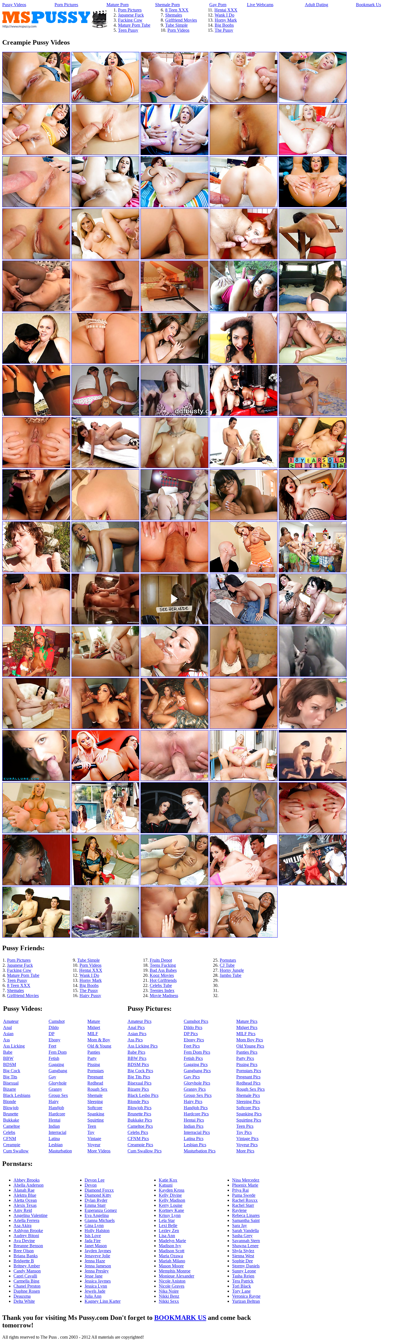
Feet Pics (192, 1046)
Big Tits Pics (139, 1076)
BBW (8, 1058)
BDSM (9, 1064)
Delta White (24, 1301)
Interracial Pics (197, 1132)
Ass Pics (135, 1039)
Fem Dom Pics (197, 1052)
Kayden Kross (171, 1190)
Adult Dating (316, 4)
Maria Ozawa (171, 1255)
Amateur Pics (139, 1021)
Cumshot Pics (196, 1021)
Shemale (95, 1095)
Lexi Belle (168, 1225)
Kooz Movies (162, 975)
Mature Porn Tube (134, 25)
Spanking (95, 1113)
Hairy (54, 1101)
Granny (55, 1089)
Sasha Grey (242, 1235)
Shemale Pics (248, 1095)
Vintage (94, 1138)
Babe (7, 1052)
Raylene (239, 1210)
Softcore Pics (248, 1107)
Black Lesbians (16, 1095)
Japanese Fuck (131, 15)
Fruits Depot (161, 960)
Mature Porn (117, 4)
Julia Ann (93, 1296)
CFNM (9, 1138)
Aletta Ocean (25, 1200)
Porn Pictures (66, 4)
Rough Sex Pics (250, 1089)
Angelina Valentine (30, 1215)
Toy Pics (244, 1132)
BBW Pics (137, 1058)
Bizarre (9, 1089)
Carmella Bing (26, 1281)
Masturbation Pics (199, 1150)
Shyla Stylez (243, 1250)
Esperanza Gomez (101, 1210)
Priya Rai (240, 1190)
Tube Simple (176, 25)
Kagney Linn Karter (103, 1301)
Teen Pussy (128, 30)
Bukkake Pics (140, 1120)
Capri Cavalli (25, 1276)
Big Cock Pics (140, 1070)
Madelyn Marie (172, 1240)
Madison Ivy (170, 1245)
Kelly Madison (172, 1200)
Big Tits (10, 1076)
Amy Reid (22, 1210)
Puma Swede (243, 1195)
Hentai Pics (194, 1120)
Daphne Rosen (26, 1291)
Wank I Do (224, 15)
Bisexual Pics (139, 1083)
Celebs (9, 1132)
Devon (91, 1185)
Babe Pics (136, 1052)
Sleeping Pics (248, 1101)
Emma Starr (95, 1205)
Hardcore (57, 1113)
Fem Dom (58, 1052)
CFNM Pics (138, 1138)
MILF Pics (245, 1033)
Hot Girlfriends (163, 980)
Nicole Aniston (172, 1281)
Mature (93, 1021)
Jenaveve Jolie (97, 1255)
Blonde (9, 1101)
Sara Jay (239, 1225)
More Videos (98, 1150)
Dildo (54, 1027)
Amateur (11, 1021)
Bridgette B (23, 1260)
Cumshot (57, 1021)
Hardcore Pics (196, 1113)
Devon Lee (95, 1180)
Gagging (56, 1064)
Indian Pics (193, 1126)
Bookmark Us (368, 4)
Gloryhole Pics (197, 1083)
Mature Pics (246, 1021)
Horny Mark (226, 20)
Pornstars (228, 960)
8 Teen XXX (177, 10)
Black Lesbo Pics (143, 1095)
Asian (8, 1033)
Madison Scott (171, 1250)
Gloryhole (58, 1083)
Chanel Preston (26, 1286)
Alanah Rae (24, 1190)
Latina (54, 1138)
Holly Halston (97, 1230)
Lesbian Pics (195, 1144)
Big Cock (11, 1070)
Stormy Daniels (246, 1265)
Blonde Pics (138, 1101)
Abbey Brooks (26, 1180)
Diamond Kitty (98, 1195)
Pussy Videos (14, 4)
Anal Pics (136, 1027)
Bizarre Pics (138, 1089)
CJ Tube (227, 965)
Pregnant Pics (248, 1076)
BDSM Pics (138, 1064)
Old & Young (99, 1046)
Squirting (95, 1120)
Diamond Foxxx (99, 1190)
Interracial (57, 1132)
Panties (93, 1052)
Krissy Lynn (170, 1215)
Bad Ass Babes (163, 970)
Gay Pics (192, 1076)
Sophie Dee (242, 1260)
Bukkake (11, 1120)
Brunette (10, 1113)
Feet (52, 1046)
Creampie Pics (140, 1144)
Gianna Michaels (100, 1220)
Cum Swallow (16, 1150)
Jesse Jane (94, 1276)
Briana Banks (25, 1255)
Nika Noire (169, 1291)
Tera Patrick (242, 1281)
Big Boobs (224, 25)
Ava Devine (24, 1240)
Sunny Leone (244, 1271)
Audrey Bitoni (26, 1235)
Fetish (54, 1058)
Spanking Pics (249, 1113)
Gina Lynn (94, 1225)
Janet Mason (96, 1245)
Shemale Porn (167, 4)
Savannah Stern (246, 1240)
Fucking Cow (130, 20)
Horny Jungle (232, 970)
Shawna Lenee (245, 1245)
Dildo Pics (193, 1027)
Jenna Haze (95, 1260)
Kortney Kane (171, 1210)
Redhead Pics (248, 1083)
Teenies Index (162, 990)
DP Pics (191, 1033)
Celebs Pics (138, 1132)
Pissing (93, 1064)
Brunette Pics (139, 1113)
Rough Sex (97, 1089)
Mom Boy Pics (249, 1039)
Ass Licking (14, 1046)
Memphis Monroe (174, 1271)
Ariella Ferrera (26, 1220)
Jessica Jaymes (98, 1281)
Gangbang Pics (197, 1070)
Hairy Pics (193, 1101)
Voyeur (93, 1144)
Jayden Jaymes (98, 1250)
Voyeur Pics (247, 1144)
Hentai (54, 1120)
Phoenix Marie (245, 1185)
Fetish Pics (193, 1058)
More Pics (245, 1150)
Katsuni (166, 1185)
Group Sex (58, 1095)
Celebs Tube (161, 985)
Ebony (54, 1039)
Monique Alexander (176, 1276)
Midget (93, 1027)
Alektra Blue (24, 1195)
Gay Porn (217, 4)
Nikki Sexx (169, 1301)
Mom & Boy (98, 1039)
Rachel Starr (243, 1205)
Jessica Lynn (96, 1286)
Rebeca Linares (246, 1215)
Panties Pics (246, 1052)
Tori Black (241, 1286)
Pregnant (95, 1076)
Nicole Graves (171, 1286)
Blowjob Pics (139, 1107)
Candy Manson (27, 1271)
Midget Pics (246, 1027)
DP (52, 1033)
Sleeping (95, 1101)
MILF (92, 1033)
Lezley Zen (169, 1230)
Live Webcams (260, 4)
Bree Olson (23, 1250)
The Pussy (224, 30)
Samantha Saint (246, 1220)
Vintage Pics (247, 1138)
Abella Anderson (28, 1185)
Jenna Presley (97, 1271)
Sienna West (243, 1255)
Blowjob (11, 1107)
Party (92, 1058)
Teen (91, 1126)
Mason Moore (171, 1265)
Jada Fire (93, 1240)
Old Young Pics (250, 1046)
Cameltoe (11, 1126)
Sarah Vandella (245, 1230)
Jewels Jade (95, 1291)
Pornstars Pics (248, 1070)
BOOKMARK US (180, 1317)
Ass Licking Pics (143, 1046)
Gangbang (58, 1070)
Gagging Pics (196, 1064)
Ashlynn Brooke (28, 1230)
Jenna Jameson (98, 1265)
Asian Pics (137, 1033)
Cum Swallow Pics (145, 1150)
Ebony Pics (194, 1039)
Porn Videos (178, 30)
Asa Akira (22, 1225)
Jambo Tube (230, 975)
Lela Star (167, 1220)
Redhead (95, 1083)
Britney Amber (26, 1265)
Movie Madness (164, 995)
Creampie (11, 1144)
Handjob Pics (196, 1107)
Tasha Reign (243, 1276)
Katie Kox (168, 1180)
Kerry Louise (170, 1205)
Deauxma (22, 1296)
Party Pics (245, 1058)
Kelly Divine (170, 1195)
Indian (54, 1126)
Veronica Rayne (246, 1296)
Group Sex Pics (198, 1095)
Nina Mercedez (245, 1180)
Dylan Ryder (96, 1200)
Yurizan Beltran (246, 1301)
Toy (90, 1132)
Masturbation (60, 1150)
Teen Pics (244, 1126)
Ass (6, 1039)
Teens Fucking (163, 965)
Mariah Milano (172, 1260)
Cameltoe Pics (140, 1126)
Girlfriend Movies (181, 20)
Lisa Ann (167, 1235)
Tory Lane (241, 1291)
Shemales (173, 15)
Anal (7, 1027)
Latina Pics (193, 1138)
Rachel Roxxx (245, 1200)
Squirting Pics (248, 1120)
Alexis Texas (25, 1205)
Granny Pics (195, 1089)
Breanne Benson (28, 1245)
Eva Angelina (97, 1215)
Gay (52, 1076)
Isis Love (93, 1235)
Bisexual (11, 1083)
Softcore (94, 1107)
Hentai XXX (225, 10)
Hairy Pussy (90, 995)
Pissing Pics (246, 1064)
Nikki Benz (169, 1296)
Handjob (56, 1107)
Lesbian (56, 1144)
